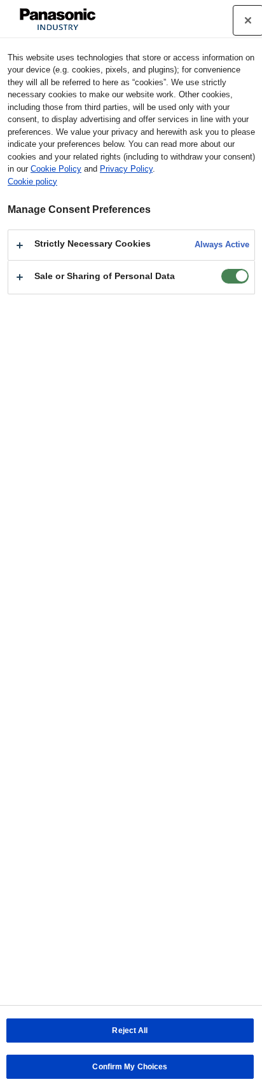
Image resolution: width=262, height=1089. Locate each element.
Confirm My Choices (129, 1066)
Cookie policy (32, 181)
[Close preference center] (248, 20)
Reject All (130, 1030)
